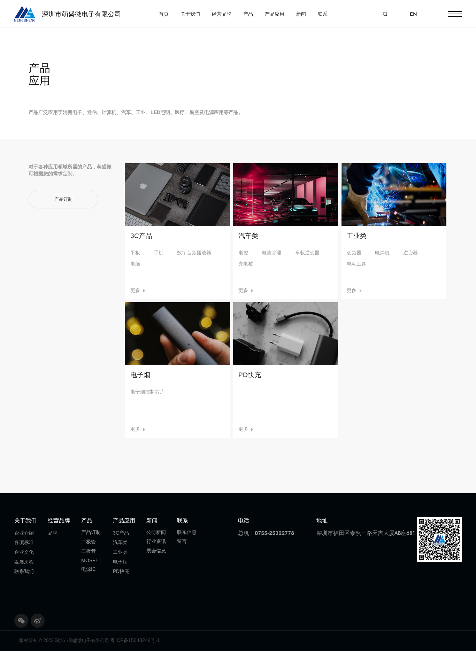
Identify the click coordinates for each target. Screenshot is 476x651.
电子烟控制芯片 (147, 392)
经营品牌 (221, 14)
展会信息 (156, 550)
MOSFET (91, 560)
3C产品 (121, 533)
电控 (243, 252)
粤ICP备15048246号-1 (135, 640)
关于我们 (190, 14)
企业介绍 (24, 533)
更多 (135, 290)
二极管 (88, 541)
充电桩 (245, 264)
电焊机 (382, 252)
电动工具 (356, 264)
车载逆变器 (307, 252)
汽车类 (120, 542)
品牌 (52, 533)
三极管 (88, 551)
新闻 (301, 14)
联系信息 (187, 532)
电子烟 (120, 562)
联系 (323, 14)
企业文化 (24, 552)
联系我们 (24, 571)
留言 (182, 541)
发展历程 (24, 562)
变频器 (354, 252)
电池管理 (271, 252)
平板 (135, 252)
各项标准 (24, 542)
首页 (164, 14)
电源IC (88, 569)
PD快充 (121, 571)
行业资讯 (156, 541)
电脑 (135, 264)
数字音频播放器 (194, 252)
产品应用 (274, 14)
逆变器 (410, 252)
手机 (158, 252)
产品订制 (91, 532)
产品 (248, 14)
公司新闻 (156, 532)
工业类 (120, 552)
